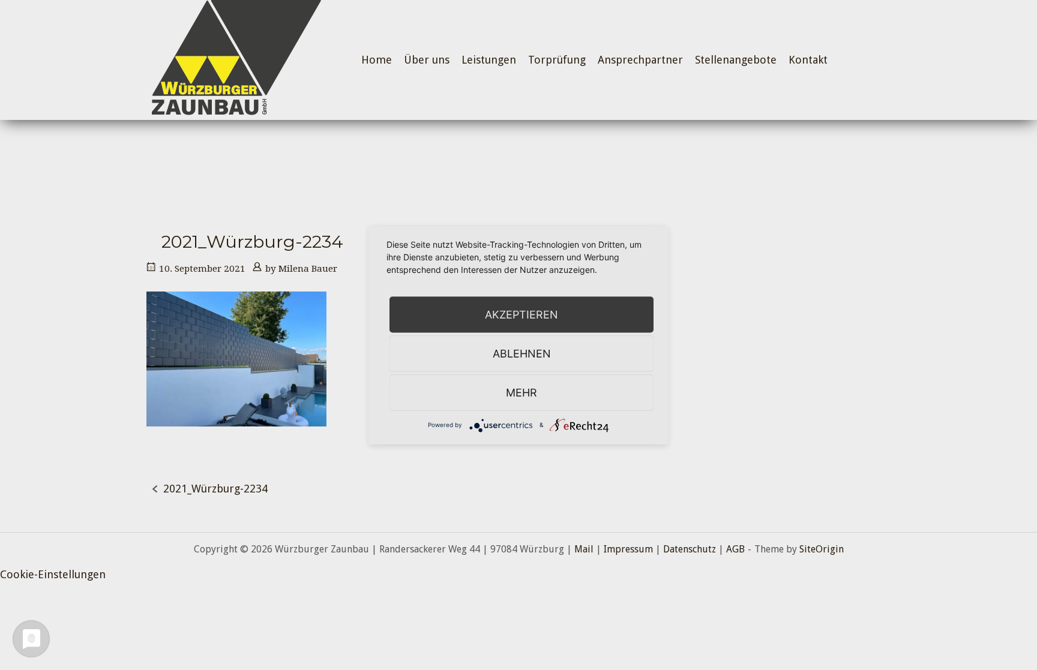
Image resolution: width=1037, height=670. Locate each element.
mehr (521, 392)
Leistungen (488, 59)
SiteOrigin (821, 549)
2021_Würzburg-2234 (215, 488)
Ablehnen (522, 353)
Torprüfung (557, 59)
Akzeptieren (521, 314)
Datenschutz (689, 549)
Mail (584, 549)
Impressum (628, 549)
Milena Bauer (307, 268)
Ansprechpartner (640, 59)
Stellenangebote (736, 59)
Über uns (426, 59)
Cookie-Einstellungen (53, 574)
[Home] (233, 59)
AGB (735, 549)
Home (376, 59)
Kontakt (808, 59)
